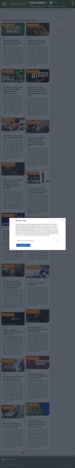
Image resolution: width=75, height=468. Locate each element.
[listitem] (37, 240)
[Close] (62, 220)
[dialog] (37, 234)
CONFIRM (23, 245)
